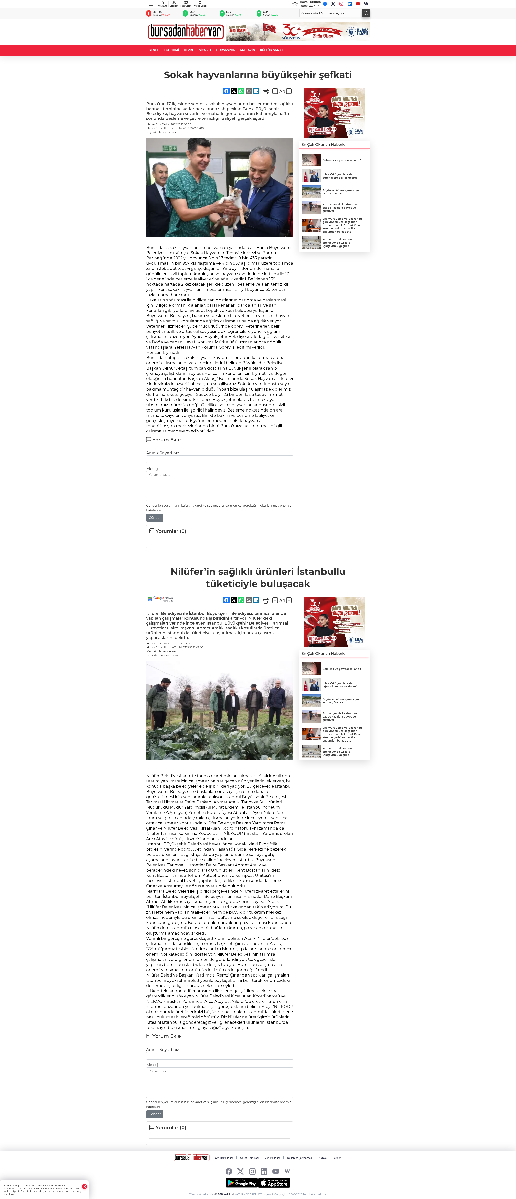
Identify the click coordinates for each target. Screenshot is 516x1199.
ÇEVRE (189, 50)
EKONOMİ (171, 50)
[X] (333, 4)
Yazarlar (174, 6)
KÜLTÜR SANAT (271, 50)
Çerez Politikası (249, 1157)
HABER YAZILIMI (224, 1194)
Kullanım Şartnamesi (299, 1157)
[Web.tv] (366, 4)
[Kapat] (84, 1187)
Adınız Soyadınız (162, 453)
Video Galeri (200, 6)
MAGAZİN (247, 50)
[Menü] (151, 3)
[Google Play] (242, 1183)
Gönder (155, 518)
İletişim (337, 1157)
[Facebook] (325, 4)
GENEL (154, 50)
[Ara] (366, 13)
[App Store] (274, 1183)
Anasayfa (162, 6)
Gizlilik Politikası (224, 1157)
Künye (323, 1157)
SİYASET (205, 50)
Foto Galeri (185, 6)
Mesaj (152, 468)
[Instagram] (341, 4)
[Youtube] (358, 4)
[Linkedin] (350, 4)
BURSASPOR (225, 50)
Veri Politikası (273, 1157)
